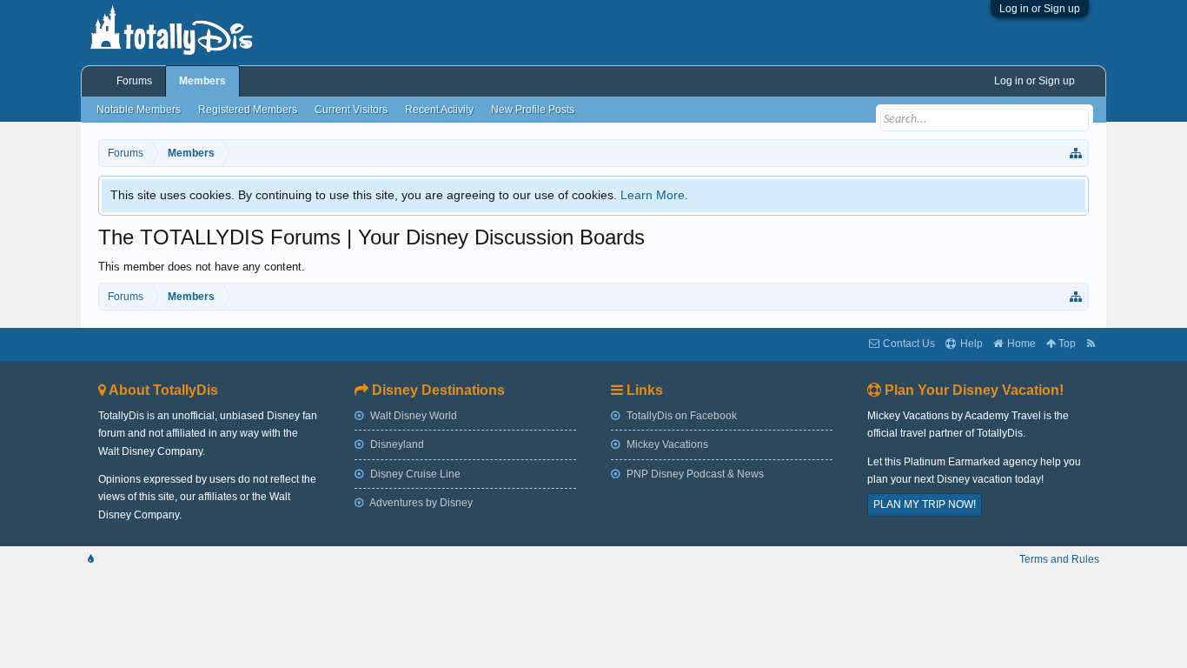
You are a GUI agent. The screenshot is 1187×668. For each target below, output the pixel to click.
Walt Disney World (412, 416)
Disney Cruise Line (414, 474)
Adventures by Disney (420, 503)
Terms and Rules (1059, 559)
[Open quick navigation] (1077, 153)
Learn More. (654, 195)
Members (202, 81)
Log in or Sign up (1039, 9)
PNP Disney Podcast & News (694, 474)
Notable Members (138, 110)
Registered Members (247, 110)
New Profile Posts (532, 110)
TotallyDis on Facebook (680, 416)
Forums (134, 81)
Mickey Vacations (666, 444)
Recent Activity (439, 110)
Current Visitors (351, 110)
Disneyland (396, 444)
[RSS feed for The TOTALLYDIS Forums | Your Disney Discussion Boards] (1091, 344)
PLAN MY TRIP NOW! (924, 504)
